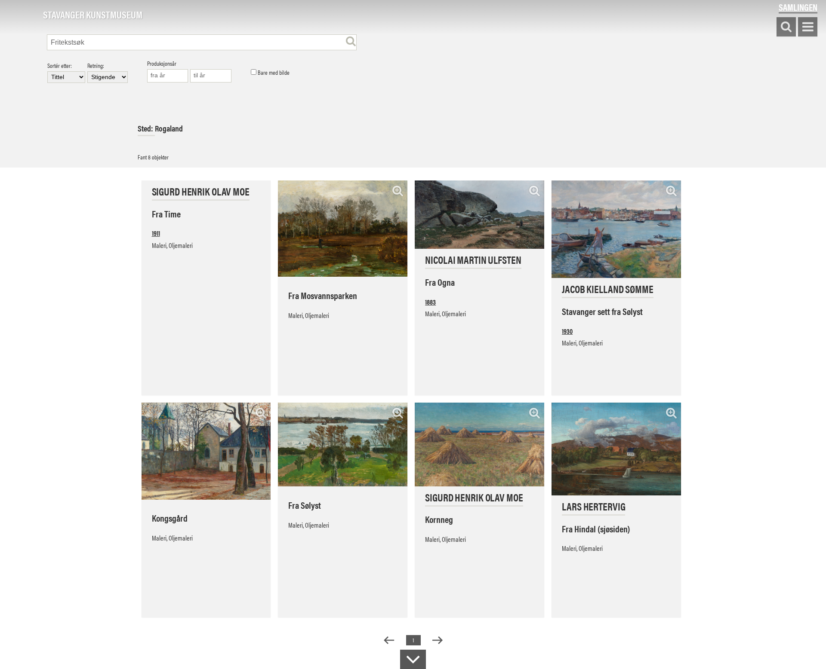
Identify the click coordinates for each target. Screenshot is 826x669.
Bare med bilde (273, 72)
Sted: (146, 128)
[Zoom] (397, 190)
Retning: (95, 66)
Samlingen (798, 7)
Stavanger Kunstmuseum (92, 15)
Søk (786, 27)
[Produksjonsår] (167, 75)
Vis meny (807, 27)
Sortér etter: (59, 66)
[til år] (210, 75)
